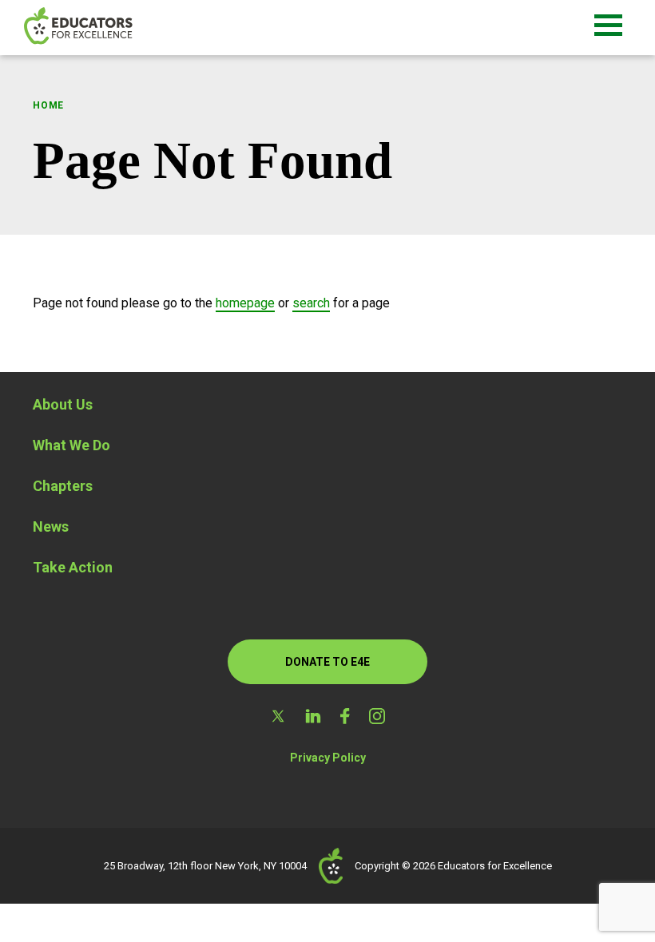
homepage (245, 303)
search (311, 303)
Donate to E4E (327, 661)
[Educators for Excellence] (104, 27)
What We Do (71, 445)
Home (48, 105)
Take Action (73, 567)
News (51, 526)
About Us (63, 404)
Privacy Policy (328, 757)
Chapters (63, 485)
